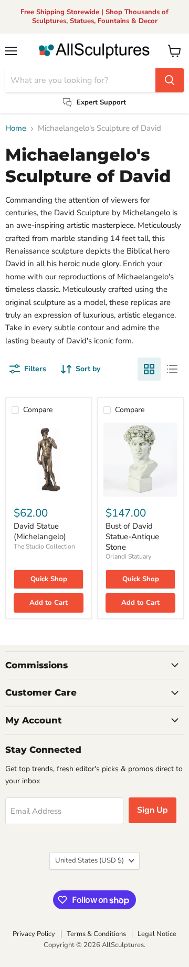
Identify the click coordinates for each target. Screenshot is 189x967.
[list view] (172, 369)
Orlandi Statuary (128, 556)
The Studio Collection (44, 546)
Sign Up (152, 810)
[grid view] (149, 369)
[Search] (169, 80)
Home (15, 128)
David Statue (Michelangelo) (40, 531)
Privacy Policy (34, 934)
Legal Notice (157, 934)
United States (89, 860)
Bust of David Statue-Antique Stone (132, 536)
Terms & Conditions (96, 934)
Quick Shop (48, 579)
